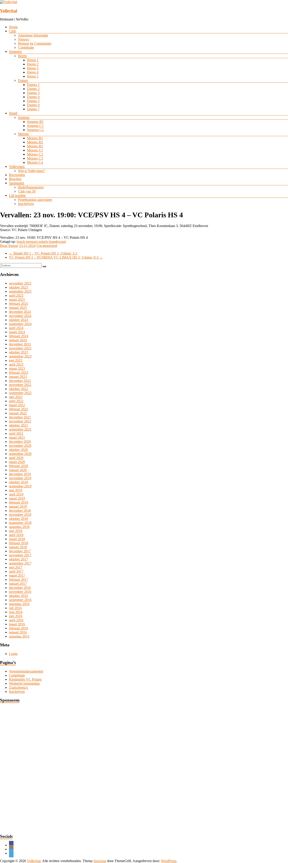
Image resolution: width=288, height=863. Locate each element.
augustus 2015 (19, 636)
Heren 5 (32, 76)
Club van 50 (27, 191)
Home (13, 27)
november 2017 (20, 555)
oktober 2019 (18, 482)
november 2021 (20, 421)
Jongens (23, 117)
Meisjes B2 (35, 142)
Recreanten (17, 175)
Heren (22, 56)
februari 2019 (18, 502)
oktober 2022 (18, 389)
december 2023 (20, 344)
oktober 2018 (18, 519)
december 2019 (20, 474)
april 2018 (16, 535)
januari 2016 (18, 632)
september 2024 (20, 324)
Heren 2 (32, 64)
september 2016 (20, 600)
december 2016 (20, 588)
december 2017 (20, 551)
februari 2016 (18, 628)
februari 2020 (18, 466)
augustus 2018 (19, 527)
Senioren (15, 51)
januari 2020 (18, 470)
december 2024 (20, 312)
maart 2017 (17, 575)
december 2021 (20, 417)
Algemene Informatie (33, 35)
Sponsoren (16, 183)
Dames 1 (33, 85)
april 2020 (16, 458)
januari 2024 (18, 340)
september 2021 (20, 429)
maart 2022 (17, 405)
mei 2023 (15, 360)
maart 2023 (17, 368)
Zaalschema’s (18, 687)
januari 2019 (18, 506)
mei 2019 (15, 490)
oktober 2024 (18, 320)
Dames (23, 80)
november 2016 (20, 592)
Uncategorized (46, 246)
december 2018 (20, 510)
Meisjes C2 (35, 154)
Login (13, 654)
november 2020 (20, 446)
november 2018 (20, 514)
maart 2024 (17, 332)
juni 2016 (15, 612)
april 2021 (16, 433)
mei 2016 (15, 616)
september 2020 (20, 454)
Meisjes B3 (35, 146)
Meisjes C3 (35, 158)
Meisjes (23, 134)
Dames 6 (33, 105)
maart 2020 (17, 462)
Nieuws (23, 39)
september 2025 (20, 291)
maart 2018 (17, 539)
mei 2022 (15, 397)
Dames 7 (33, 109)
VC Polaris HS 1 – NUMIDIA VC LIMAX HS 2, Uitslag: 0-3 (56, 257)
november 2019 (20, 478)
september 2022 (20, 393)
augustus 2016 (19, 604)
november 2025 (20, 283)
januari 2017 (18, 583)
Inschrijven (26, 204)
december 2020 (20, 441)
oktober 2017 (18, 559)
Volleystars (17, 166)
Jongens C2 (35, 130)
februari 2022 (18, 409)
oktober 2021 (18, 425)
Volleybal (8, 10)
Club (12, 31)
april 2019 (16, 494)
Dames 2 (33, 89)
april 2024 (16, 328)
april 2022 (16, 401)
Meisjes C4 (35, 162)
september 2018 (20, 523)
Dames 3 (33, 93)
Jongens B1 (35, 122)
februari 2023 (18, 372)
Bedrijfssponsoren (31, 187)
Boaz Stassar (9, 246)
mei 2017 (15, 567)
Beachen (15, 179)
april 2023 (16, 364)
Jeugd (13, 113)
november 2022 (20, 385)
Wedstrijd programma (24, 683)
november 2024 (20, 316)
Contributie (26, 47)
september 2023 (20, 356)
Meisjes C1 (35, 150)
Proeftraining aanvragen (35, 200)
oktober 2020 (18, 450)
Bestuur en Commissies (34, 43)
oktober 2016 (18, 596)
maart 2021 (17, 437)
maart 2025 (17, 299)
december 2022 (20, 381)
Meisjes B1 (35, 138)
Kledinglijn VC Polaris (25, 679)
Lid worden (17, 195)
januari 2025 (18, 308)
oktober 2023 (18, 352)
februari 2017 (18, 579)
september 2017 (20, 563)
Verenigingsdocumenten (26, 671)
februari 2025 (18, 303)
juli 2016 (15, 608)
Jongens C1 (35, 126)
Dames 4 (33, 97)
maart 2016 (17, 624)
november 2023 (20, 348)
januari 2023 (18, 377)
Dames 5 (33, 101)
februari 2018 (18, 543)
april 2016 (16, 620)
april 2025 (16, 295)
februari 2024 (18, 336)
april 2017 (16, 571)
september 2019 (20, 486)
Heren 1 (32, 60)
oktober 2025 (18, 287)
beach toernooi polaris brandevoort (41, 241)
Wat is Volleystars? (31, 171)
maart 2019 (17, 498)
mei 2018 (15, 531)
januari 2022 (18, 413)
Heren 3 (32, 68)
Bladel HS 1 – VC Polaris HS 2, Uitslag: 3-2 (43, 253)
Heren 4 (32, 72)
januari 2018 (18, 547)
